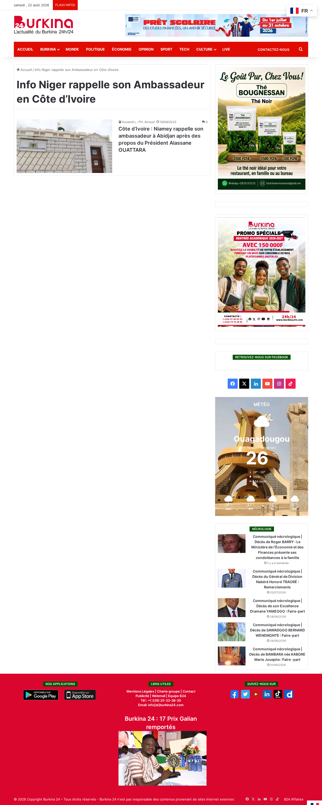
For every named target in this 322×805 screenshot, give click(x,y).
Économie (122, 49)
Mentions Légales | (142, 691)
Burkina (48, 49)
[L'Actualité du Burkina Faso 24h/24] (44, 24)
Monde (72, 49)
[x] (245, 697)
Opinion (146, 49)
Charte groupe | (170, 691)
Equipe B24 (176, 696)
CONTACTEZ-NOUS (273, 50)
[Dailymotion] (288, 697)
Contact (189, 691)
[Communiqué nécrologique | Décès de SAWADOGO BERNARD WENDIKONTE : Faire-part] (232, 631)
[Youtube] (256, 697)
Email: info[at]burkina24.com (161, 705)
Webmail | (159, 696)
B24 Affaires (293, 799)
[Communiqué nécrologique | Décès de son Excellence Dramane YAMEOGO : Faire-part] (232, 607)
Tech (184, 49)
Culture (204, 49)
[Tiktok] (277, 697)
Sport (166, 49)
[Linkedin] (267, 697)
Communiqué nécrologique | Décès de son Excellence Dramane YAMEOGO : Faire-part (277, 605)
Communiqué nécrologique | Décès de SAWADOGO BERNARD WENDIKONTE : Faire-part (277, 630)
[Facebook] (234, 697)
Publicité (142, 696)
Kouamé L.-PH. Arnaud (138, 122)
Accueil (25, 49)
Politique (95, 49)
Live (226, 49)
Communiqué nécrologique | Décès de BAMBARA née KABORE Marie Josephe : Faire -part (277, 654)
